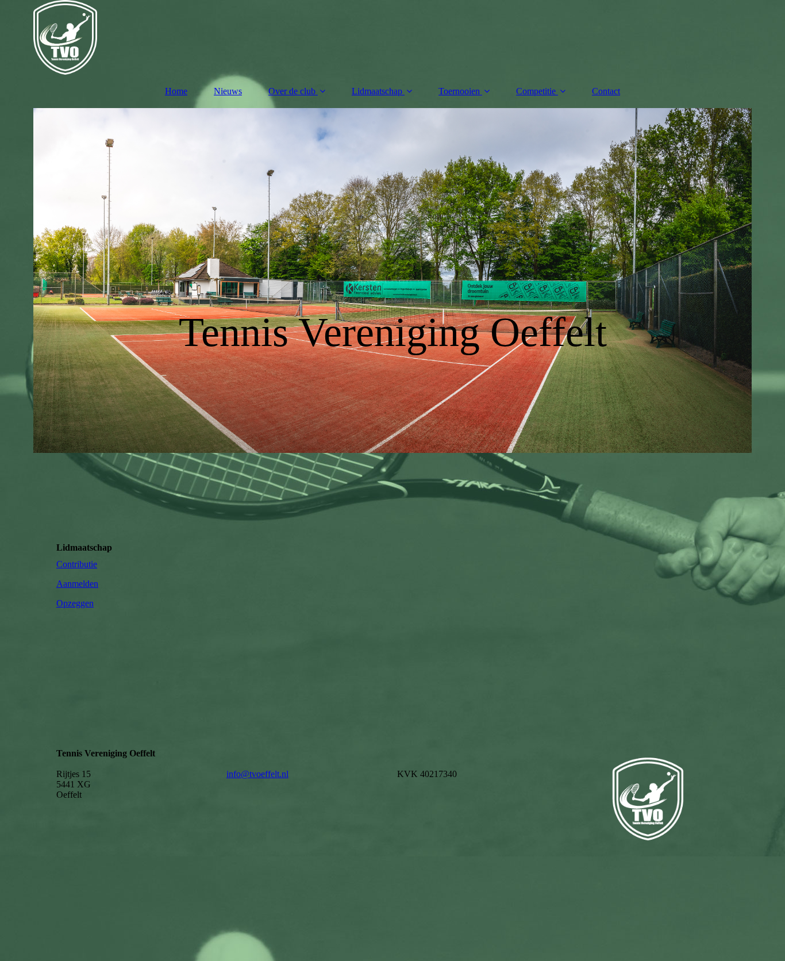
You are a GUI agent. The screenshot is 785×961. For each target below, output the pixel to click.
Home (176, 91)
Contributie (76, 564)
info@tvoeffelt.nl (257, 774)
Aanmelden (77, 584)
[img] (392, 37)
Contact (606, 91)
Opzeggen (75, 603)
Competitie (536, 91)
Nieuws (228, 91)
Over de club (291, 91)
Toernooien (459, 91)
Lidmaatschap (377, 91)
